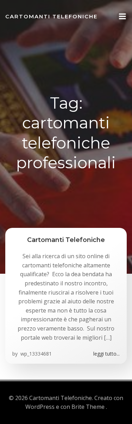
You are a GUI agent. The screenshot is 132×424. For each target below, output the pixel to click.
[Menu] (122, 17)
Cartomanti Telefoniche (51, 16)
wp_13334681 (35, 353)
